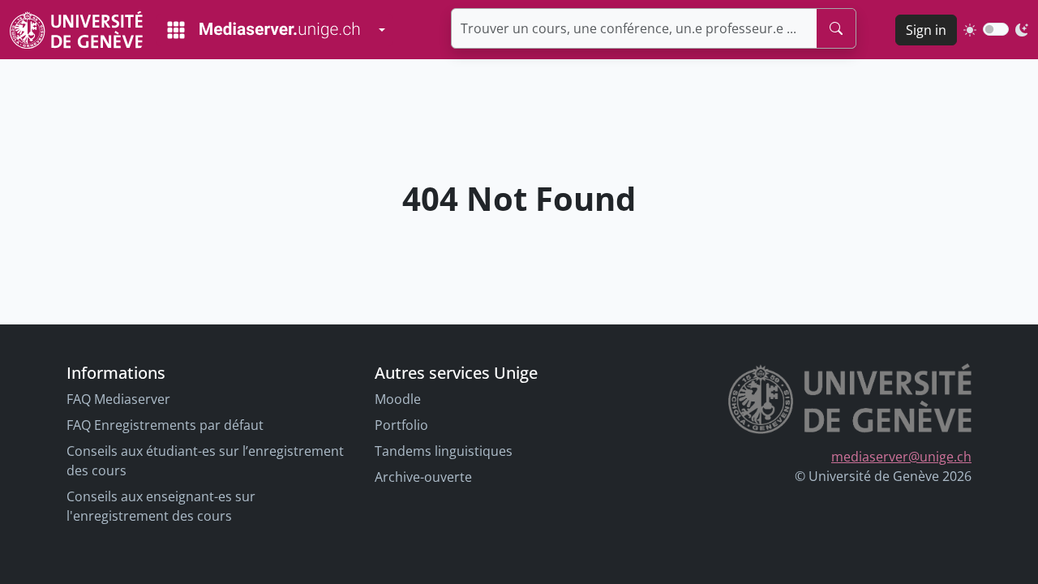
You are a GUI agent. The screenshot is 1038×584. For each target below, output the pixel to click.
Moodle (398, 399)
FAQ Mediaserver (118, 399)
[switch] (996, 29)
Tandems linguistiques (444, 451)
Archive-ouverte (423, 477)
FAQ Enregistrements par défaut (165, 425)
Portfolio (401, 425)
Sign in (926, 30)
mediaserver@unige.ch (901, 457)
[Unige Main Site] (76, 29)
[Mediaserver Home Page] (263, 30)
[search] (836, 28)
